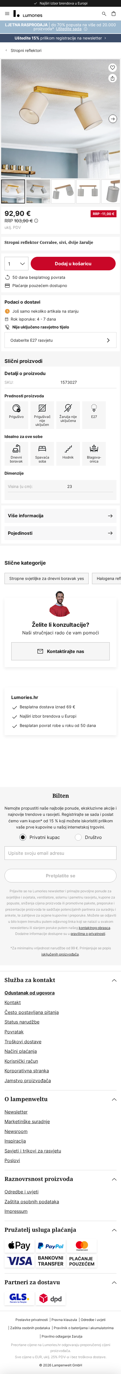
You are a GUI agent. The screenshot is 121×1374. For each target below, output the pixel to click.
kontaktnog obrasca (94, 927)
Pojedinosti (20, 533)
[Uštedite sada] (60, 31)
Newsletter (16, 1112)
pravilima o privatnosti (88, 933)
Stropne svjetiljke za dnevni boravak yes (46, 578)
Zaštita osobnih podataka (32, 1201)
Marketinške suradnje (27, 1121)
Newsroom (16, 1131)
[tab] (60, 1030)
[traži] (104, 13)
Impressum (16, 1211)
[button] (13, 191)
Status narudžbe (22, 1022)
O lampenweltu (26, 1099)
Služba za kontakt (30, 980)
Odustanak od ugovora (30, 993)
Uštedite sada (69, 28)
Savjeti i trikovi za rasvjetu (33, 1151)
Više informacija (25, 515)
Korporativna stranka (27, 1071)
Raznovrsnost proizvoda (39, 1179)
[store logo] (31, 13)
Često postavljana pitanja (32, 1012)
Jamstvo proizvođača (28, 1080)
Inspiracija (15, 1141)
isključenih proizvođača (60, 954)
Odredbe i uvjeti (22, 1192)
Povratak (14, 1032)
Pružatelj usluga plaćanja (40, 1230)
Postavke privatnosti (31, 1319)
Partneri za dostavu (32, 1282)
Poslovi (12, 1160)
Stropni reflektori (26, 50)
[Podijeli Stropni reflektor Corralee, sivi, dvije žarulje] (112, 78)
